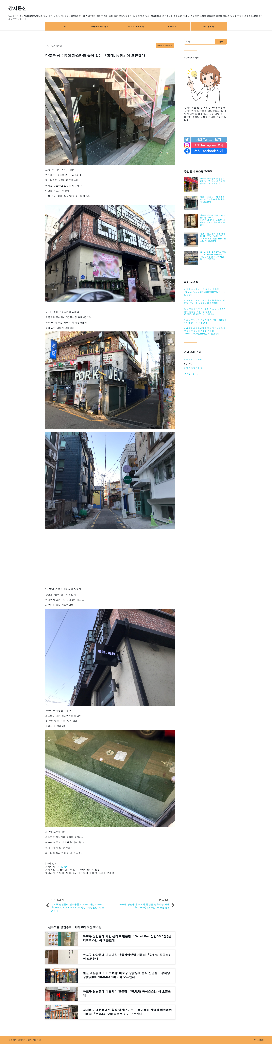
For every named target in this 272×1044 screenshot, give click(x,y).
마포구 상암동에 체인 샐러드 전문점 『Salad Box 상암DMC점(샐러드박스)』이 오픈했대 (205, 292)
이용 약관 (37, 1040)
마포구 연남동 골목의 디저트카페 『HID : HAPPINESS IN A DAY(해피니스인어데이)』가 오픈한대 (213, 220)
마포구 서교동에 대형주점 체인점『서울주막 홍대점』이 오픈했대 (213, 199)
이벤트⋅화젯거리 (136, 26)
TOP (63, 26)
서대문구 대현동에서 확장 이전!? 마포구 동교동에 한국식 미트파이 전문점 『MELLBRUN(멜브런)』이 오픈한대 (205, 331)
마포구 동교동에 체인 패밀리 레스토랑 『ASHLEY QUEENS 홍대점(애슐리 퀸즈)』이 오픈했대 (213, 237)
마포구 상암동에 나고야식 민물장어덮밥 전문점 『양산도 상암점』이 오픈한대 (204, 301)
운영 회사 (13, 1040)
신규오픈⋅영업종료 (100, 26)
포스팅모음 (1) (191, 373)
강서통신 (17, 8)
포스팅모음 (208, 26)
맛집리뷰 (172, 26)
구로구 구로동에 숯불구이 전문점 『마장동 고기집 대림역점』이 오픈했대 (213, 180)
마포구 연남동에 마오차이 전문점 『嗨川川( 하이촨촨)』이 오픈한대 (205, 321)
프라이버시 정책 (25, 1040)
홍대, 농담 (63, 866)
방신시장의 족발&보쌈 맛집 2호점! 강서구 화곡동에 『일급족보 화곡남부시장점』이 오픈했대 (213, 255)
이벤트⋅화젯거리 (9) (194, 368)
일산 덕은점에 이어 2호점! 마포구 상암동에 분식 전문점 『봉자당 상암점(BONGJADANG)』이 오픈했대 (205, 311)
